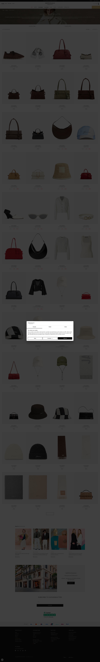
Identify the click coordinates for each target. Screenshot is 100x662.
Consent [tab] (34, 326)
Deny (35, 338)
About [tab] (65, 326)
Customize (49, 338)
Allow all (65, 338)
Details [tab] (50, 326)
